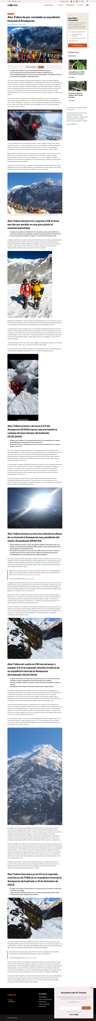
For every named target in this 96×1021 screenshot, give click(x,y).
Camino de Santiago (44, 1004)
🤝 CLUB (79, 5)
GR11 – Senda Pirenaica (45, 999)
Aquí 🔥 (41, 67)
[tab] (73, 52)
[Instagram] (74, 1)
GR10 (19, 1)
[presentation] (78, 65)
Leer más (72, 77)
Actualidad (11, 13)
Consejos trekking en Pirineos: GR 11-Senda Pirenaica (76, 95)
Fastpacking (42, 1006)
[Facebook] (77, 1)
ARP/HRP (14, 1)
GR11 (9, 1)
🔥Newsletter (70, 5)
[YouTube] (71, 1)
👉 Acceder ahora (77, 45)
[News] (82, 1)
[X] (80, 1)
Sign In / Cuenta (64, 1)
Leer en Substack (71, 124)
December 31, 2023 (31, 958)
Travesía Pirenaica (13, 24)
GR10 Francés (43, 1001)
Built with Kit (73, 1014)
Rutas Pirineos (43, 997)
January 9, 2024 (29, 578)
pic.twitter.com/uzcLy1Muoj (33, 574)
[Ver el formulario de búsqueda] (87, 1)
